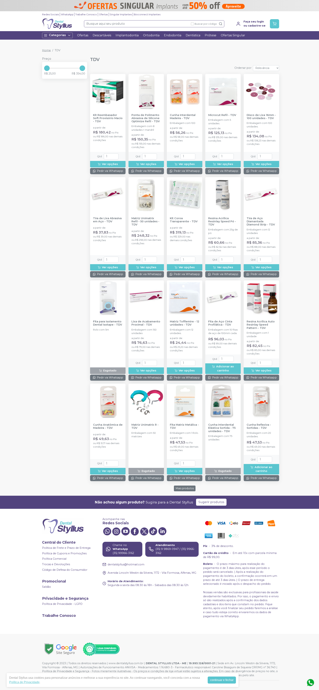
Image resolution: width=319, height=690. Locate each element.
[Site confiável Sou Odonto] (101, 649)
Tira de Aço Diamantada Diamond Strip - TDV (261, 221)
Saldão (46, 586)
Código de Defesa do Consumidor (64, 569)
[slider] (47, 68)
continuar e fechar (222, 680)
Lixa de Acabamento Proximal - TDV (145, 323)
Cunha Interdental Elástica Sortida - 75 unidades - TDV (222, 428)
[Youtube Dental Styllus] (125, 531)
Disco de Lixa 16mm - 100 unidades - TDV (261, 117)
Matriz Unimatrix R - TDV (145, 426)
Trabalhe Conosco (86, 14)
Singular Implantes (121, 14)
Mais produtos (185, 488)
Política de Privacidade (24, 682)
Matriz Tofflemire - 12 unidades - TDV (184, 323)
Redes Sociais (50, 14)
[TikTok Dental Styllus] (153, 531)
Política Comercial (54, 559)
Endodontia (172, 35)
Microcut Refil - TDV (222, 115)
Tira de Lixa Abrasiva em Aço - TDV (107, 220)
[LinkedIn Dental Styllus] (162, 531)
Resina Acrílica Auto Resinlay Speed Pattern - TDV (261, 325)
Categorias (57, 35)
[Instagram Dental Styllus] (116, 531)
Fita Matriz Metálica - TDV (184, 426)
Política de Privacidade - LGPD (62, 604)
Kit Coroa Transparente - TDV (184, 220)
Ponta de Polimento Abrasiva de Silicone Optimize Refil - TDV (145, 118)
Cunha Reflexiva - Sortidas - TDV (259, 426)
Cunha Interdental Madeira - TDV (182, 117)
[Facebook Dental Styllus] (134, 531)
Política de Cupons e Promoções (64, 553)
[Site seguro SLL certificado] (60, 649)
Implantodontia (127, 35)
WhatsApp (67, 14)
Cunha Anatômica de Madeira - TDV (108, 426)
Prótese (210, 35)
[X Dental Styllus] (144, 531)
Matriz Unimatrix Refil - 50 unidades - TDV (145, 221)
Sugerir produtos (211, 502)
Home (46, 50)
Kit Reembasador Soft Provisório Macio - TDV (108, 118)
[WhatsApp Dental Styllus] (107, 531)
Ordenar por (242, 67)
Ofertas (103, 14)
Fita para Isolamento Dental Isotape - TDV (107, 323)
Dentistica (193, 35)
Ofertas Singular (233, 35)
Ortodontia (151, 35)
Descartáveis (102, 35)
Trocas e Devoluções (56, 564)
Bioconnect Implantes (147, 14)
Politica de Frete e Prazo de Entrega (66, 548)
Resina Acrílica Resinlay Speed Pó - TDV (222, 221)
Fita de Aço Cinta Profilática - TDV (220, 323)
